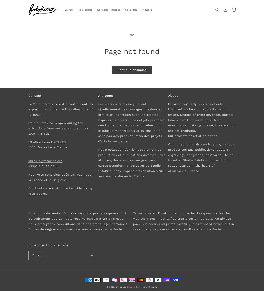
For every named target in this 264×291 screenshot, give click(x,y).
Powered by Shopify (146, 287)
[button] (217, 10)
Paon (81, 174)
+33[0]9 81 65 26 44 (44, 166)
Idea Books (37, 193)
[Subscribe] (92, 255)
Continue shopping (132, 70)
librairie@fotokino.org (45, 161)
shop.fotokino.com (126, 287)
